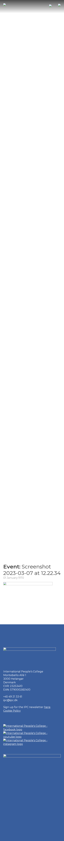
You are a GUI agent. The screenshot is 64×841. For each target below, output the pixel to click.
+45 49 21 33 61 (12, 696)
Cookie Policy (12, 710)
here (47, 707)
